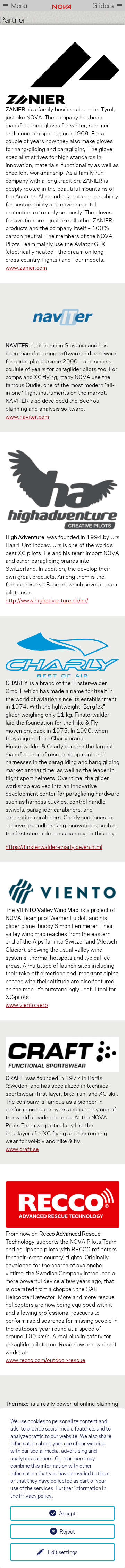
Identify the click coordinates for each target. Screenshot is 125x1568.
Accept (67, 1513)
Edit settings (62, 1552)
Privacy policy (35, 1495)
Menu (19, 5)
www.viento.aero (27, 1004)
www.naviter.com (27, 416)
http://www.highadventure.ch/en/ (47, 600)
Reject (67, 1531)
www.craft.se (22, 1148)
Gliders (103, 5)
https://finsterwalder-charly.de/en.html (54, 846)
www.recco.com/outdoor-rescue (45, 1359)
